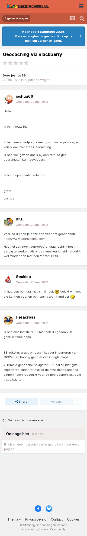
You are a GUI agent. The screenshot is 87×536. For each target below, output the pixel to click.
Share (22, 401)
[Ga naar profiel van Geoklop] (8, 279)
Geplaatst (32, 101)
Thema (13, 519)
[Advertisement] (43, 481)
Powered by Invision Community (44, 529)
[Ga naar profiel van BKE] (8, 222)
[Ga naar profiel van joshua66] (8, 99)
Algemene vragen (37, 80)
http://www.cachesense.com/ (25, 238)
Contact (57, 519)
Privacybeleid (35, 519)
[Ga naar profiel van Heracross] (8, 320)
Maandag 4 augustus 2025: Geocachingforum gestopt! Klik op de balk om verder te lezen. (43, 36)
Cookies (73, 519)
